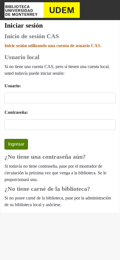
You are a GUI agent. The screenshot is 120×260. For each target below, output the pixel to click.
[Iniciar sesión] (110, 10)
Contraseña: (16, 112)
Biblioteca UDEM (42, 10)
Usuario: (12, 85)
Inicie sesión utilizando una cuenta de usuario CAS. (52, 45)
